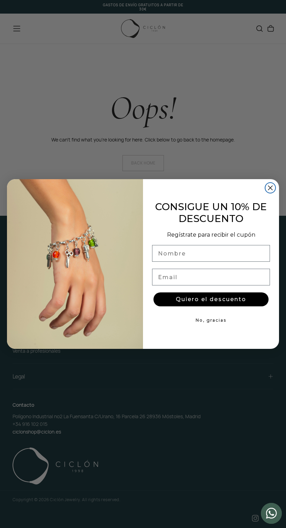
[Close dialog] (270, 188)
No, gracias (211, 320)
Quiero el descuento (211, 299)
